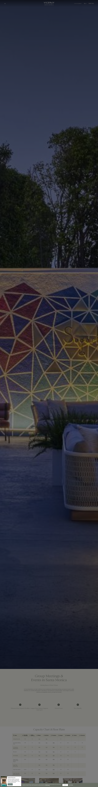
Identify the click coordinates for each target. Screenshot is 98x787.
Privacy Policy (48, 785)
